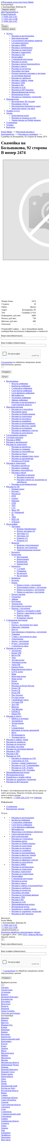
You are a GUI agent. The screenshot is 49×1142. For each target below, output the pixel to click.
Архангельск (7, 990)
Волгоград (5, 1004)
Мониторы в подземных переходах (27, 832)
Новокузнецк (7, 1074)
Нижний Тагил (8, 1072)
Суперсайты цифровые (21, 822)
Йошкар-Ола (6, 1025)
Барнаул (4, 994)
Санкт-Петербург (8, 1100)
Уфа (3, 1130)
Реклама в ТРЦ (18, 83)
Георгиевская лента (20, 115)
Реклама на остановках (21, 857)
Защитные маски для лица (23, 108)
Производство (12, 99)
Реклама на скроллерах (21, 846)
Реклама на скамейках (21, 850)
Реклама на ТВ (18, 54)
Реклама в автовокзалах (22, 47)
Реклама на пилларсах (21, 848)
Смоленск (5, 1107)
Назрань (4, 1067)
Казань (4, 1027)
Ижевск (4, 1020)
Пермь (4, 1083)
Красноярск (6, 1041)
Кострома (5, 1034)
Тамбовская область (10, 1121)
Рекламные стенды (19, 104)
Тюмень (4, 1128)
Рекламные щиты (19, 841)
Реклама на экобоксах (21, 78)
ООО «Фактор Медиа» (33, 934)
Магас (4, 1051)
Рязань (4, 1093)
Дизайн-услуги (13, 111)
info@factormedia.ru (9, 12)
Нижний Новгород (9, 1069)
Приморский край (9, 1086)
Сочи (3, 1109)
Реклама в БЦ (17, 85)
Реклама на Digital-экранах (23, 843)
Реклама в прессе (19, 66)
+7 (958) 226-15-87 (9, 21)
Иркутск (5, 1023)
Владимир (5, 1001)
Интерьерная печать (20, 94)
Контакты (10, 127)
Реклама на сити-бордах (22, 862)
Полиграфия (17, 57)
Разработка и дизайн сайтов (23, 909)
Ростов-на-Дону (8, 1088)
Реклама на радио (19, 62)
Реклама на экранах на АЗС (23, 118)
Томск (4, 1126)
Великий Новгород (9, 997)
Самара (4, 1095)
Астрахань (5, 992)
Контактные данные (15, 809)
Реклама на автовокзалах (22, 867)
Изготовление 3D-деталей (23, 101)
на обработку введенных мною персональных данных (21, 363)
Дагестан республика (10, 1013)
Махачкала (6, 1058)
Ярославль (5, 1140)
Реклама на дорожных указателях (26, 97)
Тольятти (5, 1123)
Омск (3, 1079)
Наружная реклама (19, 38)
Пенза (3, 1081)
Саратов (4, 1102)
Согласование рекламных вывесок (26, 40)
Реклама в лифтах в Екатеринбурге (27, 885)
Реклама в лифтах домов (22, 80)
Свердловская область (21, 834)
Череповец (6, 1137)
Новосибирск (7, 1076)
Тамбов (4, 1119)
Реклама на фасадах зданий (23, 855)
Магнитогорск (7, 1053)
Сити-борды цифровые (21, 825)
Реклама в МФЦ (18, 45)
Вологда (4, 1006)
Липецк (4, 1048)
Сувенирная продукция (22, 59)
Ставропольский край (11, 1114)
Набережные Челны (10, 1065)
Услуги (4, 26)
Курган (4, 1044)
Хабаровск (6, 1133)
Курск (3, 1046)
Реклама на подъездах (21, 69)
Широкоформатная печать (23, 92)
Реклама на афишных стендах (24, 860)
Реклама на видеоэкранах (22, 36)
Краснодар (6, 1037)
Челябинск (6, 1135)
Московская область (10, 1062)
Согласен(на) (7, 362)
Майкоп (4, 1055)
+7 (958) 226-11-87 (9, 16)
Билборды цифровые (20, 820)
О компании (11, 122)
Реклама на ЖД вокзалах (22, 90)
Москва (4, 1060)
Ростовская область (9, 1090)
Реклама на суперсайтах (22, 839)
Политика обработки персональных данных (20, 932)
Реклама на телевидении (22, 874)
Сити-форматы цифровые (22, 827)
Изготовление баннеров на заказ (26, 106)
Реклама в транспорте (21, 52)
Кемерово (5, 1030)
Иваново (5, 1018)
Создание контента (19, 43)
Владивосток (7, 999)
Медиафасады (17, 829)
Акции (9, 113)
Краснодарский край (10, 1039)
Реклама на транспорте (21, 50)
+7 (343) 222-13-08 (9, 19)
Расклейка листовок (20, 71)
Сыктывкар (6, 1116)
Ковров (4, 1032)
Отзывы (9, 125)
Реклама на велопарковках (23, 853)
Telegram (38, 798)
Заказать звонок (8, 9)
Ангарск (5, 987)
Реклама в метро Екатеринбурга (25, 64)
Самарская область (9, 1097)
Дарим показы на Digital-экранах (26, 120)
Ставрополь (6, 1112)
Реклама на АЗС (18, 87)
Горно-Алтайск (8, 1011)
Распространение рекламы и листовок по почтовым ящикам (28, 74)
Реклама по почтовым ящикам (25, 895)
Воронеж (5, 1008)
